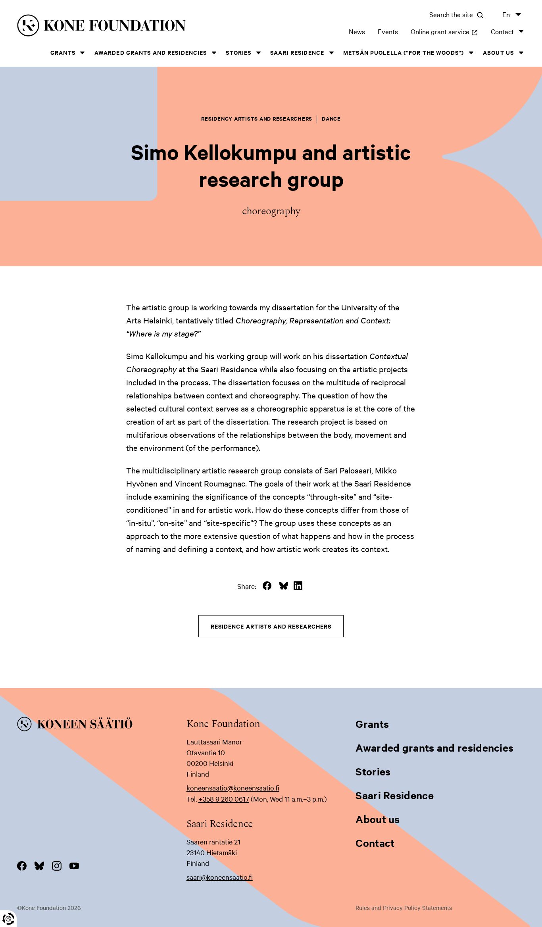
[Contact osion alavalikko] (521, 31)
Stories (238, 52)
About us (498, 52)
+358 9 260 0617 (223, 798)
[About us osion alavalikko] (521, 52)
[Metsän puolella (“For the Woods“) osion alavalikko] (471, 52)
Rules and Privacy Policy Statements (404, 908)
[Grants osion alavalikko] (82, 52)
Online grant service (444, 31)
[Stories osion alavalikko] (258, 52)
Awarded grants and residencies (150, 52)
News (357, 31)
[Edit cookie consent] (8, 918)
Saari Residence (297, 52)
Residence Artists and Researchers (271, 626)
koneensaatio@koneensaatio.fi (232, 787)
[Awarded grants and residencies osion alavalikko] (214, 52)
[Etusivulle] (126, 26)
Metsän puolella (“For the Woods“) (403, 52)
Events (388, 31)
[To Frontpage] (101, 725)
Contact (502, 31)
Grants (62, 52)
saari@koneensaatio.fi (219, 876)
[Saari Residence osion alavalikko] (331, 52)
